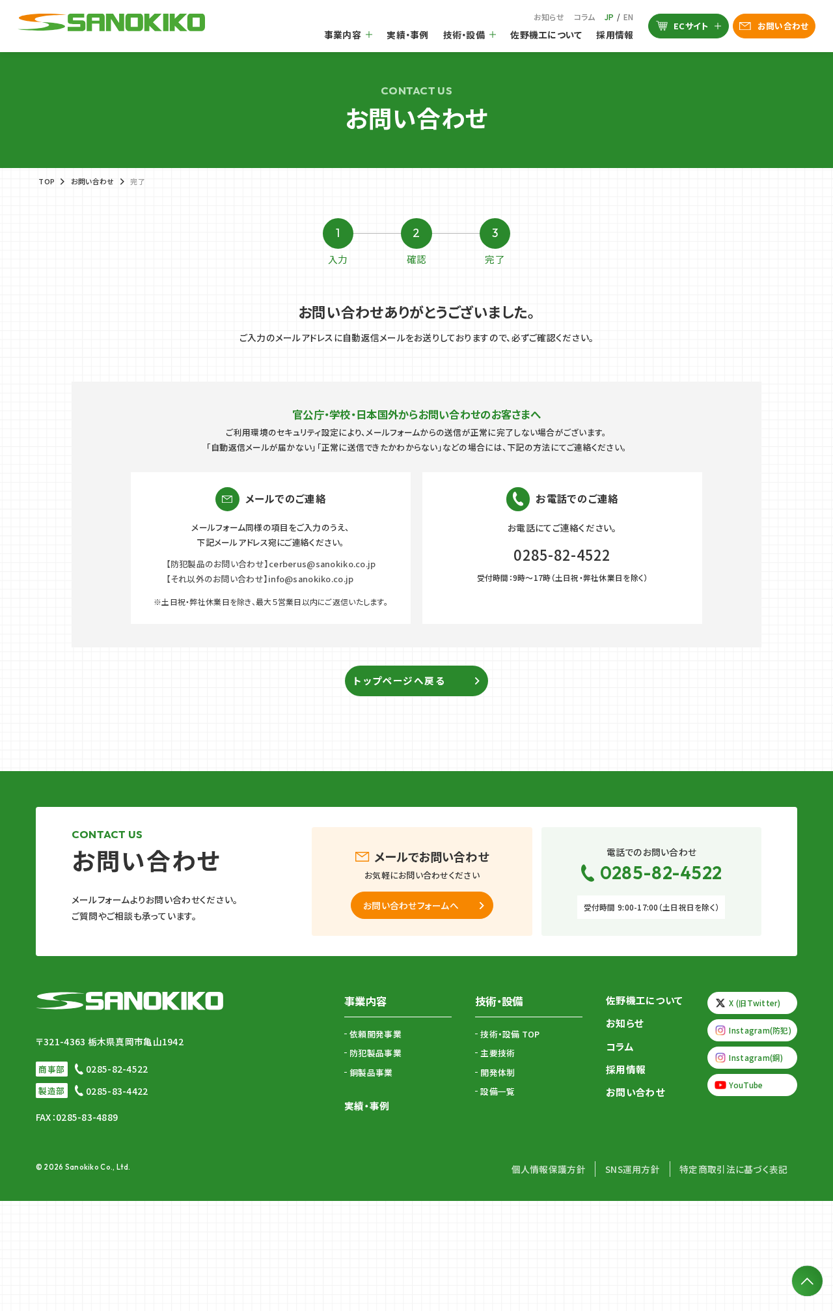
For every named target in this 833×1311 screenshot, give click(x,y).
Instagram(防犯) (760, 1030)
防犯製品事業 (375, 1053)
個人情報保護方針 (549, 1169)
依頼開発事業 (375, 1034)
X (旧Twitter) (754, 1002)
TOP (46, 181)
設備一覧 (497, 1091)
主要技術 (497, 1053)
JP (609, 16)
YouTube (746, 1084)
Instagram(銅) (756, 1057)
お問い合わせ (783, 26)
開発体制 (497, 1072)
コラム (584, 16)
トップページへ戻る (399, 680)
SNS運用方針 (632, 1169)
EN (628, 16)
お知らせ (549, 16)
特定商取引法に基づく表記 (733, 1169)
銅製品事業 (370, 1072)
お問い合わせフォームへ (411, 905)
